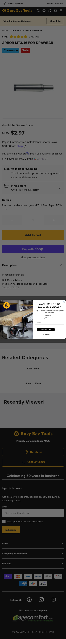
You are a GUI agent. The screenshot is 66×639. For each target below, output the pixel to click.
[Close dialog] (64, 302)
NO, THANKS (46, 334)
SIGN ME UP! (46, 329)
